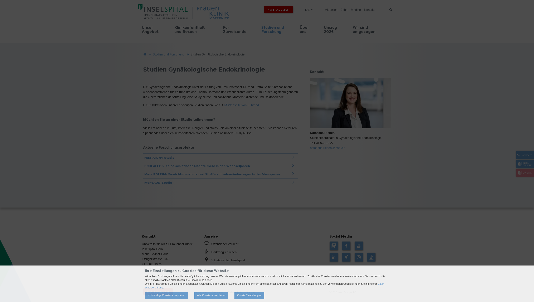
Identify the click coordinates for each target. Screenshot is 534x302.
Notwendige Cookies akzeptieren (166, 295)
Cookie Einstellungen (249, 295)
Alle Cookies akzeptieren (211, 295)
